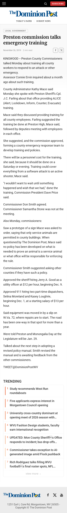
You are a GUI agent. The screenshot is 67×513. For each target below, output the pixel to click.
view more (32, 473)
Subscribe (58, 4)
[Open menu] (4, 4)
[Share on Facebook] (55, 50)
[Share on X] (61, 50)
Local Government (15, 31)
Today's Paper (24, 21)
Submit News (43, 21)
